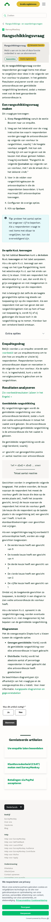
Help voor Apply (11, 857)
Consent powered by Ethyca (36, 918)
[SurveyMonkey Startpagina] (7, 4)
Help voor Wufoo (11, 854)
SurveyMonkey (10, 819)
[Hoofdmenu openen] (44, 4)
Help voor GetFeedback (14, 842)
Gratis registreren (28, 4)
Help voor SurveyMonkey (14, 839)
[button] (25, 333)
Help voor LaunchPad (13, 845)
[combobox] (14, 807)
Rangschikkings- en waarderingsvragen (23, 23)
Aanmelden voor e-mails (14, 877)
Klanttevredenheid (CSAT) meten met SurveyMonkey (24, 765)
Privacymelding (23, 900)
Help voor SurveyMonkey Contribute (19, 851)
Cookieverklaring (39, 900)
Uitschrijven (9, 871)
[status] (25, 52)
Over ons (8, 822)
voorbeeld (7, 352)
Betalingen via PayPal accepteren (21, 781)
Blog (6, 828)
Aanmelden (11, 59)
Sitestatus (8, 868)
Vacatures (8, 825)
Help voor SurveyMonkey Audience (19, 848)
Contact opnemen (11, 874)
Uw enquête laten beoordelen (25, 748)
